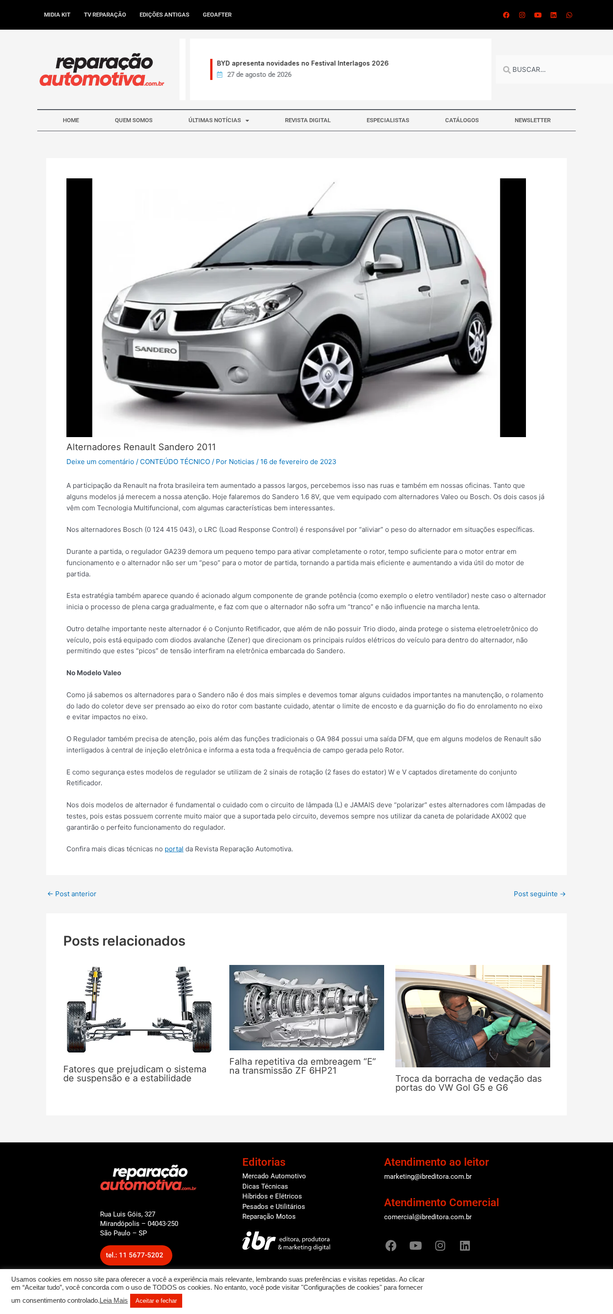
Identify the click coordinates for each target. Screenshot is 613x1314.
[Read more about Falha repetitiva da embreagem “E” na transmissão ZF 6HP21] (306, 1007)
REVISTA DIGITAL (308, 120)
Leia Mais (114, 1300)
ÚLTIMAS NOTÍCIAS (214, 120)
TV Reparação (105, 14)
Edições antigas (164, 14)
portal (174, 849)
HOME (71, 120)
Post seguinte (540, 893)
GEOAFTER (217, 14)
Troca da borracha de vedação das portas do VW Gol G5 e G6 (468, 1083)
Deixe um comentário (100, 461)
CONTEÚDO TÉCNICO (175, 461)
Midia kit (57, 14)
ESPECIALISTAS (388, 120)
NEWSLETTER (533, 120)
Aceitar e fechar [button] (156, 1300)
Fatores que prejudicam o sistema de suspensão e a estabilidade (134, 1074)
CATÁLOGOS (462, 120)
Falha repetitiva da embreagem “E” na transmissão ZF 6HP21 (302, 1066)
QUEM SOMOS (134, 120)
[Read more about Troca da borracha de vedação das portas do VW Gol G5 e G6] (472, 1015)
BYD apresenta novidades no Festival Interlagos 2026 (295, 63)
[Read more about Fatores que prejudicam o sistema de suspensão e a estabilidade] (140, 1011)
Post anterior (71, 893)
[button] (136, 1255)
